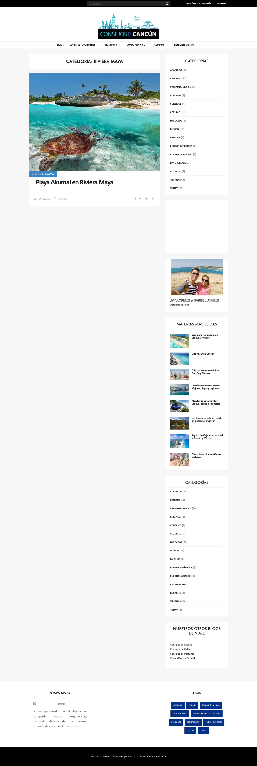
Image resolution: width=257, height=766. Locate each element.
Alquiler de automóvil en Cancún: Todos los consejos (206, 402)
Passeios (175, 137)
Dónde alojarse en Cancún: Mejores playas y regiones (206, 387)
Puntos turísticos (214, 722)
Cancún (175, 78)
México (174, 129)
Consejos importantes (82, 45)
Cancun (192, 705)
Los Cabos (176, 121)
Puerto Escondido (181, 154)
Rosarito (175, 171)
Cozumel (175, 112)
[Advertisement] (197, 227)
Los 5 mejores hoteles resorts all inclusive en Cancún (207, 419)
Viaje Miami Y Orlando (183, 658)
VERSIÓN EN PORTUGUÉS (198, 3)
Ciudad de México (180, 87)
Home (60, 45)
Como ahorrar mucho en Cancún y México (205, 336)
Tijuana (175, 180)
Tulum (174, 188)
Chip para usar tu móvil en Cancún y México (205, 372)
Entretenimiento (184, 45)
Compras (159, 45)
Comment (62, 199)
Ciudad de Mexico (211, 705)
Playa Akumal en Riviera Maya (74, 182)
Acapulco (176, 70)
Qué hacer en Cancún (203, 354)
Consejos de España (181, 644)
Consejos (175, 104)
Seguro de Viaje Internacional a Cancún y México (207, 437)
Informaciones (180, 714)
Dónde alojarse (136, 45)
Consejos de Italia (180, 649)
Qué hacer (111, 45)
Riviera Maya (43, 174)
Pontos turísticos (181, 146)
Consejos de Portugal (182, 654)
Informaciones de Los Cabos (206, 714)
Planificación (193, 722)
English (221, 3)
